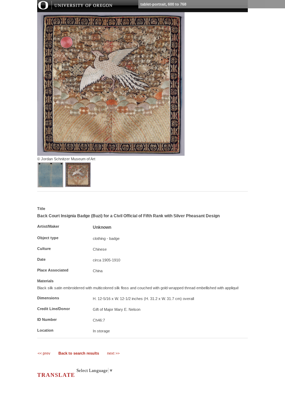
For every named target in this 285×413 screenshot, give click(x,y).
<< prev (44, 353)
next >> (113, 353)
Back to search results (78, 353)
